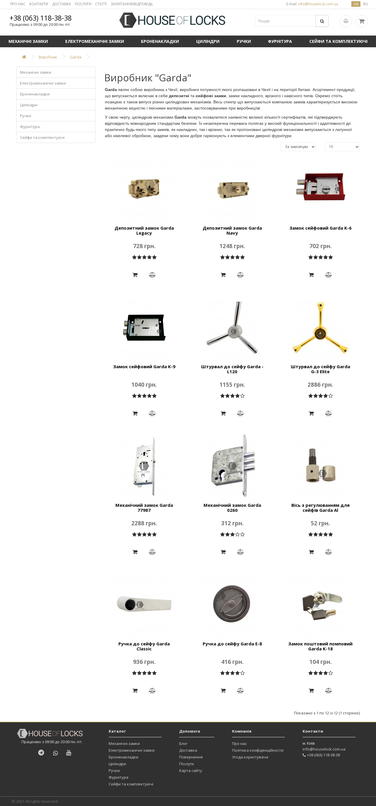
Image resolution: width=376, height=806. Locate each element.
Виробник (48, 57)
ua (355, 3)
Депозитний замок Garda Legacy (144, 230)
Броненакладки (160, 41)
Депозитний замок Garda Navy (232, 230)
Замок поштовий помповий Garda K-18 (320, 646)
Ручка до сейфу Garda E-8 (232, 644)
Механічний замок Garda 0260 (232, 507)
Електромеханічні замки (94, 41)
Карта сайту (190, 770)
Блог (183, 743)
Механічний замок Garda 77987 (144, 507)
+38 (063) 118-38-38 (41, 18)
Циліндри (207, 41)
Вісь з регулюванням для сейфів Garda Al (320, 507)
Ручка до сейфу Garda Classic (144, 646)
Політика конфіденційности (257, 750)
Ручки (244, 41)
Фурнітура (280, 41)
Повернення (191, 757)
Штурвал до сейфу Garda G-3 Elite (320, 369)
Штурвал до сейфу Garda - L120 (232, 369)
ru (365, 3)
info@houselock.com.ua (324, 749)
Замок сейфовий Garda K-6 (320, 228)
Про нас (239, 743)
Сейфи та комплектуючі (338, 41)
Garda (75, 57)
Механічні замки (28, 41)
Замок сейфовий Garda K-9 (144, 366)
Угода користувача (250, 757)
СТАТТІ (101, 3)
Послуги (186, 763)
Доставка (188, 750)
